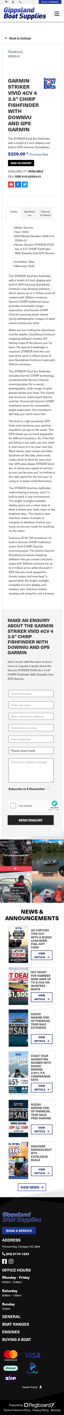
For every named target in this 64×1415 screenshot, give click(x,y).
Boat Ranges (15, 1324)
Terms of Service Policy (17, 1410)
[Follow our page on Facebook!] (5, 1262)
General (11, 1316)
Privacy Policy (41, 1410)
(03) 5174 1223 (17, 1253)
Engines (11, 1331)
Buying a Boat (16, 1339)
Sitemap (56, 1410)
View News (29, 1187)
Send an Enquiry (21, 163)
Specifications (29, 213)
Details (13, 211)
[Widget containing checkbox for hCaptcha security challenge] (34, 805)
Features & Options (45, 213)
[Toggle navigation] (56, 13)
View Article (40, 955)
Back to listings (20, 38)
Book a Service (19, 1230)
